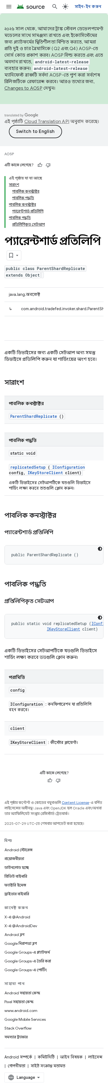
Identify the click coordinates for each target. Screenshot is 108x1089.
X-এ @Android (17, 917)
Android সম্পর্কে (18, 1057)
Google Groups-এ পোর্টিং (25, 969)
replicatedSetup (28, 467)
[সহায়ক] (40, 165)
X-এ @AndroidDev (20, 925)
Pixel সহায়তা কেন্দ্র (19, 1001)
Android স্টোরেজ (18, 849)
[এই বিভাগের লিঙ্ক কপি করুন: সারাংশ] (31, 383)
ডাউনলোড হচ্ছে (16, 867)
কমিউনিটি (46, 1057)
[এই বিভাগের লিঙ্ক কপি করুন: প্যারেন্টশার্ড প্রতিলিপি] (60, 533)
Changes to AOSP (23, 88)
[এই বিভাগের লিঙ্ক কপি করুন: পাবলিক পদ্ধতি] (53, 585)
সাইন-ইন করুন (88, 6)
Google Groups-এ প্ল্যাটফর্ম (27, 952)
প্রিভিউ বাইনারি (15, 876)
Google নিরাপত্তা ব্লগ (20, 943)
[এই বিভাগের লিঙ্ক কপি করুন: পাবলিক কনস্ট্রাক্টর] (63, 516)
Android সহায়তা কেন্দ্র (22, 992)
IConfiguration (68, 467)
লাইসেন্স (95, 1057)
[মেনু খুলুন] (8, 6)
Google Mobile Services (25, 1019)
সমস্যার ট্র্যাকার (16, 1037)
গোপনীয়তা (16, 1066)
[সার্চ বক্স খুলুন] (55, 6)
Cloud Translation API (46, 121)
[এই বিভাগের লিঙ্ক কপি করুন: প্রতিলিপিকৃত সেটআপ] (60, 601)
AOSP (9, 154)
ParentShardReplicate (33, 416)
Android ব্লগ (14, 934)
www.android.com (20, 1010)
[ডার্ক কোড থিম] (100, 548)
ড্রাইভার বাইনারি (16, 893)
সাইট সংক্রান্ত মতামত (48, 1066)
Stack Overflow (18, 1028)
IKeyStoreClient (45, 472)
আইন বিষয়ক (71, 1057)
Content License (75, 802)
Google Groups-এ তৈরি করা (27, 961)
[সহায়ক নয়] (48, 165)
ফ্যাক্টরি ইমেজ (15, 885)
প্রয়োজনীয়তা (14, 858)
